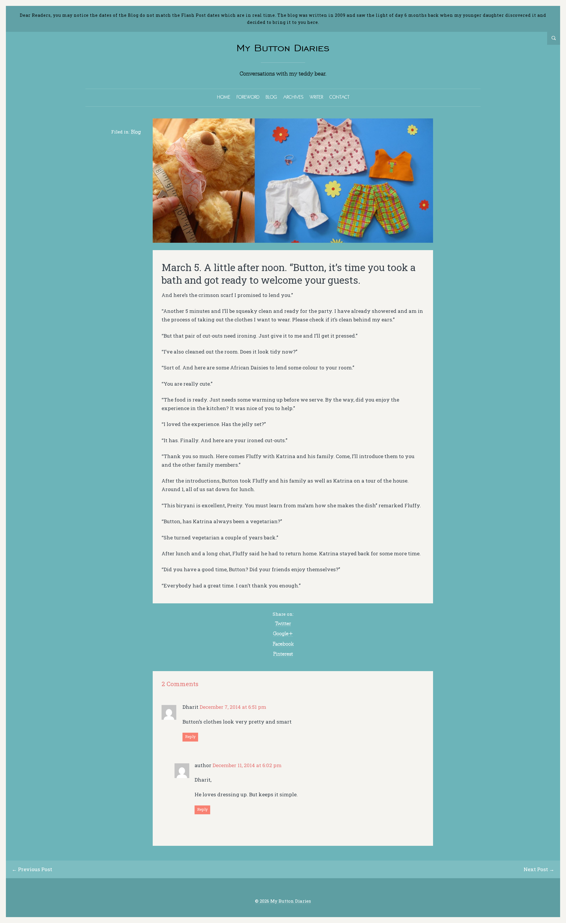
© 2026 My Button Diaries (283, 901)
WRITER (316, 97)
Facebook (283, 644)
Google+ (283, 633)
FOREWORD (247, 97)
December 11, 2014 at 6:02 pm (247, 765)
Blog (136, 132)
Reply (190, 736)
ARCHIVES (293, 97)
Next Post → (539, 869)
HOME (223, 97)
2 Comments (180, 684)
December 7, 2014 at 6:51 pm (233, 707)
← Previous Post (32, 869)
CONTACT (339, 97)
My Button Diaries (283, 48)
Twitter (283, 623)
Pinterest (283, 654)
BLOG (271, 97)
